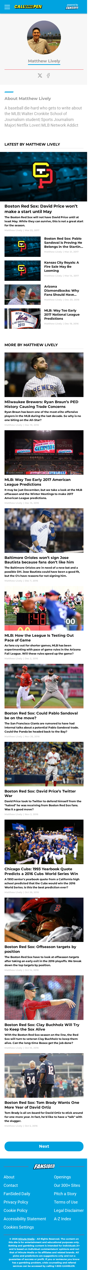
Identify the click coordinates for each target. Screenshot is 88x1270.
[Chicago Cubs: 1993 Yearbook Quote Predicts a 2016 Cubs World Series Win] (44, 857)
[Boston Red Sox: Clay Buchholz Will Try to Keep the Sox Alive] (44, 1012)
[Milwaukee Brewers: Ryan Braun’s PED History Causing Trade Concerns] (44, 389)
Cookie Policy (16, 1210)
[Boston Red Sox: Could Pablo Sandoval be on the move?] (44, 701)
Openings (62, 1177)
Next (44, 1146)
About (9, 1177)
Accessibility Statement (25, 1218)
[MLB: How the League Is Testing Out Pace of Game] (44, 623)
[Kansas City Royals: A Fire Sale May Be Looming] (44, 270)
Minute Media (26, 1238)
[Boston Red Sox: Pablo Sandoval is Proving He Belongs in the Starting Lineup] (44, 246)
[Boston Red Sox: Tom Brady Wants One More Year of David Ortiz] (44, 1090)
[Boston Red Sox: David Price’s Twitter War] (44, 779)
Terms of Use (66, 1202)
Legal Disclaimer (69, 1210)
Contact (11, 1185)
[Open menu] (7, 6)
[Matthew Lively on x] (39, 75)
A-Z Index (62, 1218)
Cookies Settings (19, 1227)
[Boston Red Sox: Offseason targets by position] (44, 935)
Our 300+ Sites (67, 1185)
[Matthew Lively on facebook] (48, 75)
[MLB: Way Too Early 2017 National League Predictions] (44, 318)
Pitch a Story (65, 1193)
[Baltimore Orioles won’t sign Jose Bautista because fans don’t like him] (44, 545)
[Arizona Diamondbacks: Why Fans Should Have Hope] (44, 294)
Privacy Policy (16, 1202)
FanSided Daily (17, 1193)
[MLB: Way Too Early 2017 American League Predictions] (44, 467)
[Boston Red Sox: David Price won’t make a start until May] (44, 192)
